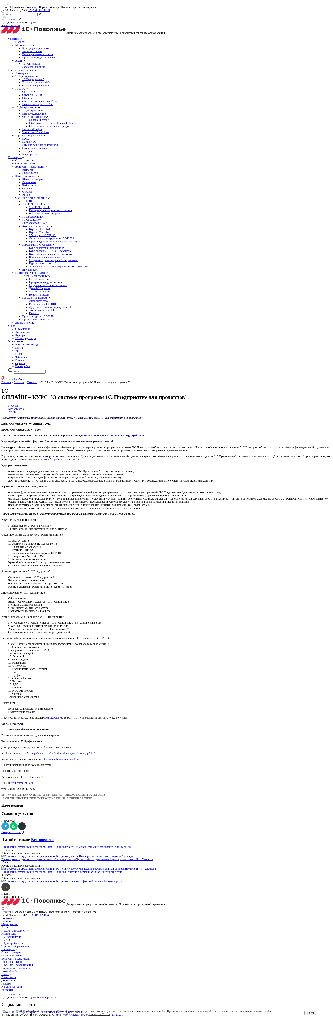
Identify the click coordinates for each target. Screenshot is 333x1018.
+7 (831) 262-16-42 (39, 10)
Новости (32, 382)
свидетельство (54, 717)
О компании (8, 977)
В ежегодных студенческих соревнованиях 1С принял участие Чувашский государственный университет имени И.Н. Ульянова (77, 859)
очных (43, 459)
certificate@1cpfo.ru (21, 782)
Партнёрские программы (16, 968)
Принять (310, 1013)
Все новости (42, 839)
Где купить (13, 994)
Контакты (7, 989)
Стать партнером (11, 952)
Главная (6, 382)
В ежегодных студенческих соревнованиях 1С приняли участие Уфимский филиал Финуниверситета (61, 871)
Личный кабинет (11, 971)
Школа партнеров (11, 961)
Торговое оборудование (15, 946)
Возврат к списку (12, 832)
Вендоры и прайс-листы (15, 958)
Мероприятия (16, 408)
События (19, 382)
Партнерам (8, 949)
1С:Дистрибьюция (12, 943)
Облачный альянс (11, 955)
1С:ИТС (6, 939)
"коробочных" (58, 459)
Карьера (6, 983)
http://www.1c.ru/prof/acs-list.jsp (61, 758)
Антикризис (8, 933)
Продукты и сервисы (14, 930)
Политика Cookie (99, 1014)
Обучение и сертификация (17, 964)
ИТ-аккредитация (11, 986)
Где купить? (13, 19)
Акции (12, 411)
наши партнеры (10, 25)
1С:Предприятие (11, 936)
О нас (5, 974)
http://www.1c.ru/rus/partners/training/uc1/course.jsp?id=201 (64, 753)
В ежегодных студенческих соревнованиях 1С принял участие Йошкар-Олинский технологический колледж (66, 846)
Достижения (8, 980)
